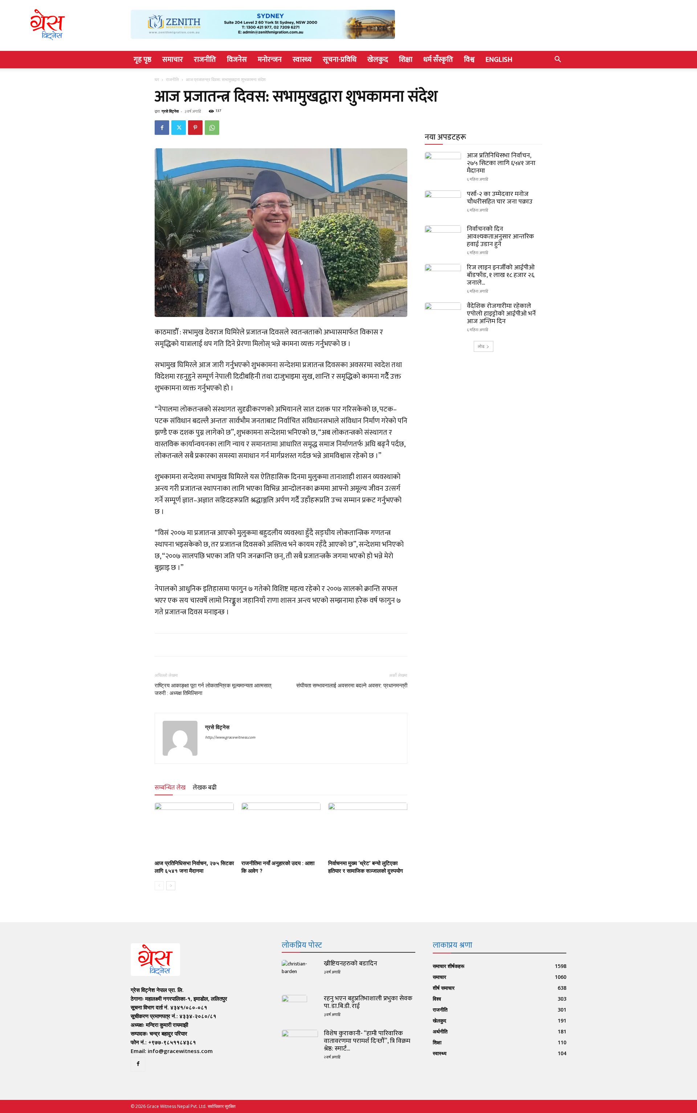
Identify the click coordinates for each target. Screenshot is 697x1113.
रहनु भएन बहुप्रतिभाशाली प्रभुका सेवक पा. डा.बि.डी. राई (368, 1002)
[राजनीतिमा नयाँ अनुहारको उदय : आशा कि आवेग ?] (281, 830)
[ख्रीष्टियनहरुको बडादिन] (300, 972)
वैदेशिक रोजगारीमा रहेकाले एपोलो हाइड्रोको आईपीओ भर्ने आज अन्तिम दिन (501, 314)
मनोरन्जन (270, 59)
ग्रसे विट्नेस (170, 111)
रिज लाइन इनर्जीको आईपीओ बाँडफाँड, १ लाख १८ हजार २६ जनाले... (501, 275)
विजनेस (237, 59)
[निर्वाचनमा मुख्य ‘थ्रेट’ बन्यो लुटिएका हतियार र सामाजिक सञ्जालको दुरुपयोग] (367, 830)
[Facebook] (162, 127)
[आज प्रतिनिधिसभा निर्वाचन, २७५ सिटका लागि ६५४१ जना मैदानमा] (194, 830)
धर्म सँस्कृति (438, 59)
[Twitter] (178, 127)
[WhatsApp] (212, 127)
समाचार (172, 59)
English (498, 59)
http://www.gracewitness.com (230, 737)
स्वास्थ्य (302, 59)
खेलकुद (377, 59)
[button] (557, 60)
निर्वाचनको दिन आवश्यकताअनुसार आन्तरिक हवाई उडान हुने (500, 237)
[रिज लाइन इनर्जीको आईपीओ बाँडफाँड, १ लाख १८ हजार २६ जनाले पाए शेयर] (443, 276)
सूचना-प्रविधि (339, 59)
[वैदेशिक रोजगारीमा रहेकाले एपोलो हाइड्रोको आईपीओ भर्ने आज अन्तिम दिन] (443, 315)
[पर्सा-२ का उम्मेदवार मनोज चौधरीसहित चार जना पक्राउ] (443, 203)
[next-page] (170, 885)
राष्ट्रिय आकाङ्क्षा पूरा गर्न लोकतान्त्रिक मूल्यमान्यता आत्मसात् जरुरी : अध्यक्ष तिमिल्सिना (213, 689)
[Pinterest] (195, 127)
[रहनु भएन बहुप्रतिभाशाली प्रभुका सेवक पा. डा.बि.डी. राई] (294, 1007)
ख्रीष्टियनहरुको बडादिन (350, 963)
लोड (481, 346)
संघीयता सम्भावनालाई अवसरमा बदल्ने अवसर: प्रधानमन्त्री (351, 685)
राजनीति (205, 59)
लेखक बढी (205, 788)
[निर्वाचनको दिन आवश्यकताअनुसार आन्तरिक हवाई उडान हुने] (443, 238)
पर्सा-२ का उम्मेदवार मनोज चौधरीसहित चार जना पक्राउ (500, 198)
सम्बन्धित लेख (170, 788)
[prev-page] (159, 885)
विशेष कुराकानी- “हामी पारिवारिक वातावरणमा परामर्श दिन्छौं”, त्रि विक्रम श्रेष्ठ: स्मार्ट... (367, 1041)
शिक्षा (405, 59)
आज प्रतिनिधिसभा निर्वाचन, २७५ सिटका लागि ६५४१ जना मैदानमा (501, 163)
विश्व (469, 59)
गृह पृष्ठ (142, 59)
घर (157, 79)
